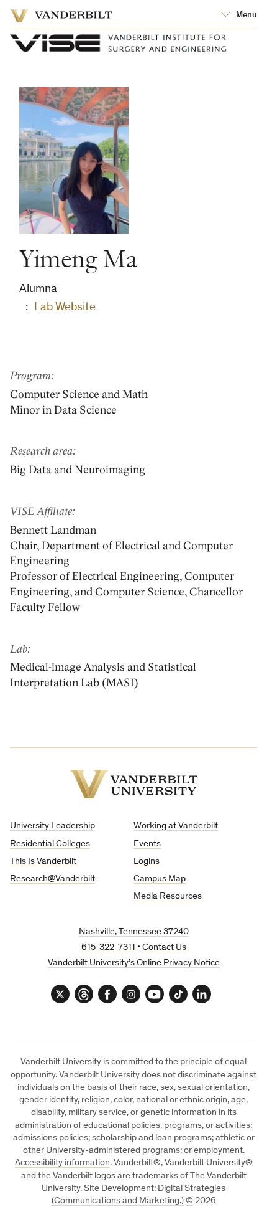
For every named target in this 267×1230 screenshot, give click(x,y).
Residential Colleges (50, 844)
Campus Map (160, 879)
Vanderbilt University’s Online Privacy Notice (134, 963)
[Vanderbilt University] (134, 784)
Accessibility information (62, 1163)
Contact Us (164, 947)
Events (147, 844)
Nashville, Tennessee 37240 (134, 932)
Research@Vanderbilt (52, 879)
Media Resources (168, 896)
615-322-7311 (108, 947)
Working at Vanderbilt (176, 826)
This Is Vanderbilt (43, 861)
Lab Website (65, 307)
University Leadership (52, 826)
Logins (147, 861)
